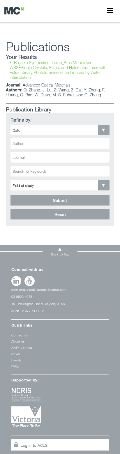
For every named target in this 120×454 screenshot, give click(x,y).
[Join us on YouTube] (29, 281)
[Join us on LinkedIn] (16, 281)
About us (18, 341)
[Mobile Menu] (110, 10)
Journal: (14, 84)
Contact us (19, 335)
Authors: (14, 89)
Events (16, 360)
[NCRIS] (60, 397)
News (15, 354)
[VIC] (60, 419)
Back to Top (60, 254)
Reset (60, 214)
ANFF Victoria (21, 347)
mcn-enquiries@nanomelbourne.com (39, 289)
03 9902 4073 (21, 296)
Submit (60, 200)
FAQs (15, 366)
